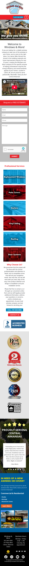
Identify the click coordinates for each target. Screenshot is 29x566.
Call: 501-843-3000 (15, 310)
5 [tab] (18, 470)
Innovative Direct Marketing (18, 561)
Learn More (6, 506)
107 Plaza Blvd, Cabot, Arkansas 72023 (8, 545)
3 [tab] (14, 470)
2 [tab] (11, 470)
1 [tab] (9, 470)
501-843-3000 (19, 17)
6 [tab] (20, 470)
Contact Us (14, 315)
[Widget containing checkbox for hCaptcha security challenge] (14, 149)
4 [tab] (16, 470)
